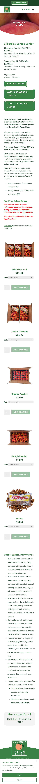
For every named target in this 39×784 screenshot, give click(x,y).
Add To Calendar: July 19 (17, 106)
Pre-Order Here (19, 3)
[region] (19, 771)
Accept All (19, 775)
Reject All (19, 780)
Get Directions (15, 84)
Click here (8, 226)
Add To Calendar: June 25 (17, 94)
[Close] (37, 760)
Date (6, 277)
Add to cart (21, 287)
